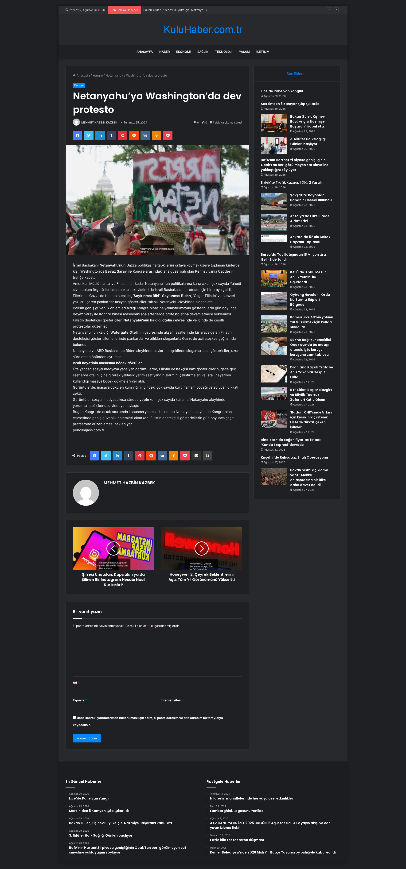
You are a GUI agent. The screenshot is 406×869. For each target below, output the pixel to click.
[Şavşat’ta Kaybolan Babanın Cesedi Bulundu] (274, 201)
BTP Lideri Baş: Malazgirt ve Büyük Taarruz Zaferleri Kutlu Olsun (311, 394)
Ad (76, 682)
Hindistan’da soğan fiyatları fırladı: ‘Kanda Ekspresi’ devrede (291, 442)
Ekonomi (183, 52)
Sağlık (202, 52)
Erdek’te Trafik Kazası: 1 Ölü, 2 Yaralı (291, 182)
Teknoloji (223, 52)
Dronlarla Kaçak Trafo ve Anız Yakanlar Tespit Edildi (311, 372)
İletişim (262, 52)
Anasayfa (145, 52)
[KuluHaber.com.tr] (203, 29)
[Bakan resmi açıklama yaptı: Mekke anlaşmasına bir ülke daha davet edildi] (274, 476)
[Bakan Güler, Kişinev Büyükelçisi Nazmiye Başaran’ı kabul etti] (274, 123)
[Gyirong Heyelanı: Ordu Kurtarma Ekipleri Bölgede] (274, 301)
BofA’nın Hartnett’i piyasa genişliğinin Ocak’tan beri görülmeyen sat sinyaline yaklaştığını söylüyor (294, 165)
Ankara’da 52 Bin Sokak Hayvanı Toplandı (310, 239)
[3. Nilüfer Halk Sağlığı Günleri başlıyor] (274, 145)
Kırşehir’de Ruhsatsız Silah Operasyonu (294, 457)
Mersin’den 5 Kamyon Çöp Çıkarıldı (290, 103)
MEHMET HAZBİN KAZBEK (99, 122)
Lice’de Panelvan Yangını (282, 91)
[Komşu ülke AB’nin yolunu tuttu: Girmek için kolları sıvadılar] (274, 323)
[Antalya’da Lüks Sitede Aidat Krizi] (274, 222)
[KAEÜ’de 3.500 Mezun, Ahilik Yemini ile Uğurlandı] (274, 278)
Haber (164, 52)
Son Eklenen (297, 73)
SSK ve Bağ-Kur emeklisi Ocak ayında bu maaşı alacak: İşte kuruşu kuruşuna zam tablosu (310, 347)
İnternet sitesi (171, 700)
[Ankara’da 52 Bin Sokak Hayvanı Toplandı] (274, 238)
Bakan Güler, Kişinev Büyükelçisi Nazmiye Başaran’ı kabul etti (187, 10)
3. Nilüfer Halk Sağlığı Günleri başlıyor (308, 141)
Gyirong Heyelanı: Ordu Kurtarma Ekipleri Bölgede (310, 299)
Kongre (98, 75)
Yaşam (244, 52)
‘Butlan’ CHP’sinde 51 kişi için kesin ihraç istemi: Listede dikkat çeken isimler (311, 419)
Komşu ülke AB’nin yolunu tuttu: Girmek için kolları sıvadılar (311, 322)
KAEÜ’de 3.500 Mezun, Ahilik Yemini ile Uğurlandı (309, 277)
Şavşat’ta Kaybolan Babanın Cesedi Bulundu (311, 197)
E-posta (80, 700)
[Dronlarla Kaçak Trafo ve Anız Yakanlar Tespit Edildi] (274, 373)
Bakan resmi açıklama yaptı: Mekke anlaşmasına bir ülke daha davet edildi (309, 477)
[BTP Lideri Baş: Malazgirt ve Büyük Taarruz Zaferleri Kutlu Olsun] (274, 396)
